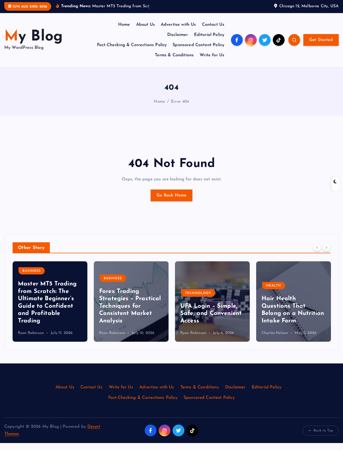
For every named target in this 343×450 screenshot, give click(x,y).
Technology (198, 293)
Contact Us (213, 25)
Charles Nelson (275, 333)
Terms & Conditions (174, 55)
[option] (50, 301)
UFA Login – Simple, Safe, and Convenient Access (211, 313)
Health (273, 285)
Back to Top (323, 430)
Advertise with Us (178, 25)
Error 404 (180, 102)
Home (124, 25)
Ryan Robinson (31, 333)
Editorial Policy (209, 35)
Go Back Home (171, 195)
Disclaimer (177, 35)
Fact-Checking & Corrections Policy (132, 45)
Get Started (321, 40)
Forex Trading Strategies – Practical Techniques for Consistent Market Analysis (130, 306)
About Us (145, 25)
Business (32, 271)
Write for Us (212, 55)
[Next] (326, 247)
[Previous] (317, 247)
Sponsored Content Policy (198, 45)
